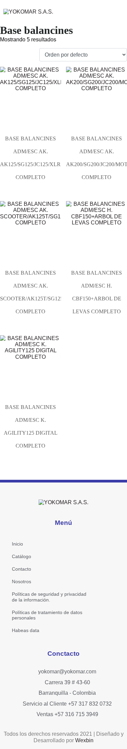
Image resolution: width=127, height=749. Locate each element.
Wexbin (84, 740)
